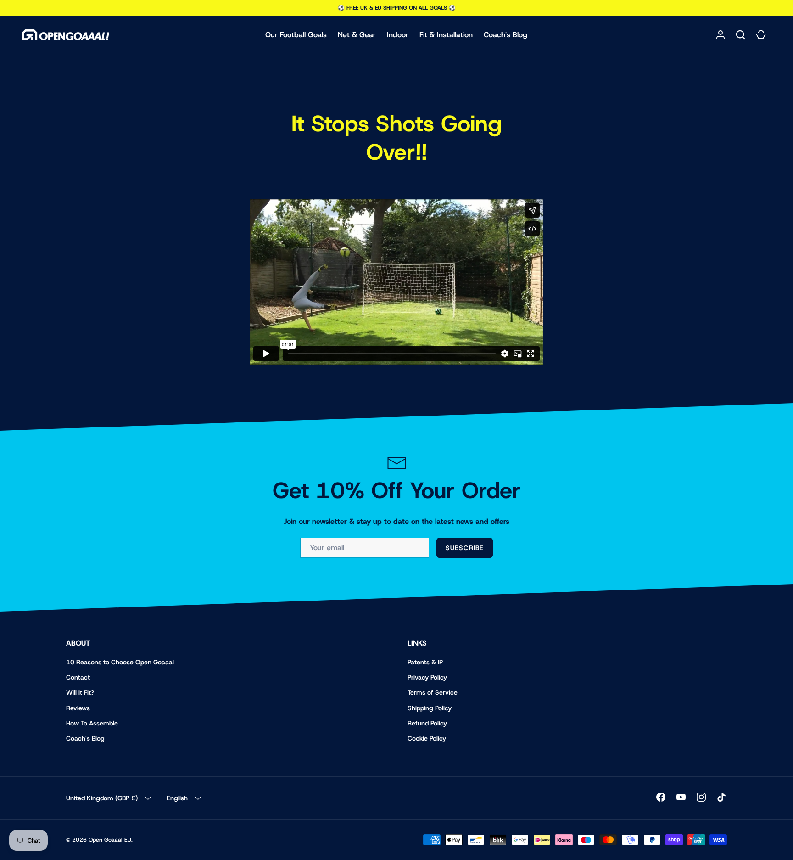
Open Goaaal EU (110, 839)
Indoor (397, 34)
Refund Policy (427, 723)
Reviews (78, 708)
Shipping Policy (430, 708)
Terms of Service (433, 692)
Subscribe (465, 548)
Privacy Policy (427, 677)
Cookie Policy (427, 738)
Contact (78, 677)
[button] (741, 35)
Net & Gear (357, 34)
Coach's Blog (505, 34)
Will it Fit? (80, 692)
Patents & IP (425, 662)
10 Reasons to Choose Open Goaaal (120, 662)
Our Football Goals (296, 34)
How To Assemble (92, 723)
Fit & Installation (446, 34)
